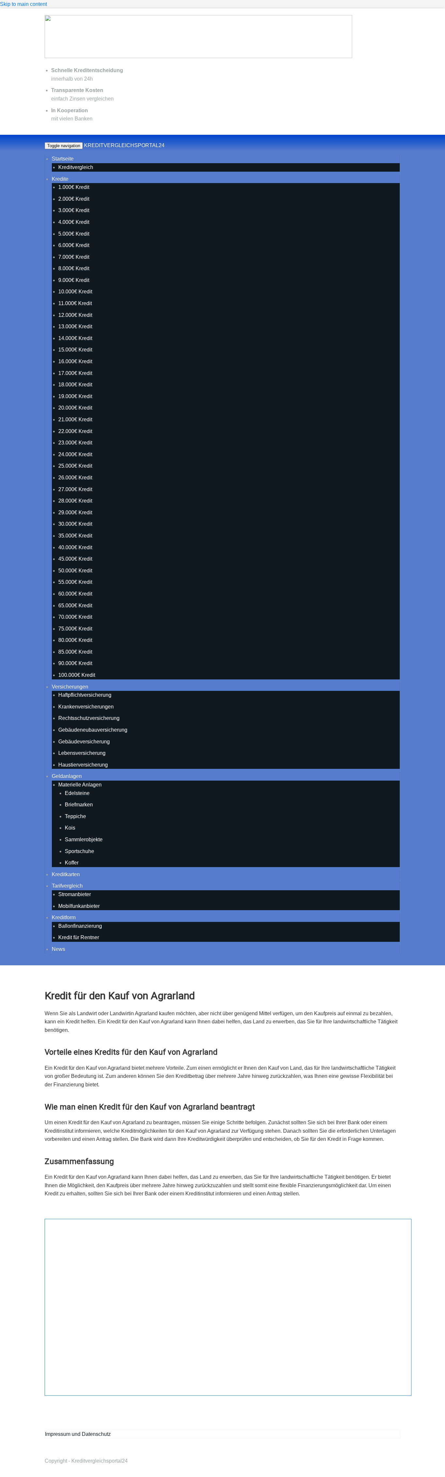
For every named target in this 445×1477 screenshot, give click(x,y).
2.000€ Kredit (73, 199)
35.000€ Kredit (75, 535)
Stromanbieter (74, 894)
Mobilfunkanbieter (79, 906)
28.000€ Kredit (75, 501)
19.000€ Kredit (75, 396)
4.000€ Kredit (73, 222)
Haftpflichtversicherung (84, 695)
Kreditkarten (66, 874)
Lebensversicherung (82, 753)
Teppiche (75, 816)
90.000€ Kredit (75, 663)
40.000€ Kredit (75, 547)
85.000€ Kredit (75, 652)
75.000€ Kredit (75, 628)
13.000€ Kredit (75, 326)
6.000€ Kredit (73, 245)
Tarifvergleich (67, 886)
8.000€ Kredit (73, 268)
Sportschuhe (79, 851)
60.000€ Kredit (75, 594)
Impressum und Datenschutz (78, 1434)
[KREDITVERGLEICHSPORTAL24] (198, 57)
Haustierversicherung (83, 765)
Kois (70, 828)
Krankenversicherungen (86, 706)
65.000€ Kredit (75, 605)
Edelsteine (77, 793)
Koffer (72, 862)
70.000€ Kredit (75, 617)
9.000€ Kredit (73, 280)
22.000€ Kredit (75, 431)
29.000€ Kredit (75, 512)
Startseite (63, 159)
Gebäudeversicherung (84, 741)
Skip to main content (23, 4)
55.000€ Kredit (75, 582)
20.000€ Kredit (75, 408)
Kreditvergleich (75, 167)
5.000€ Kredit (73, 234)
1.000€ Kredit (73, 187)
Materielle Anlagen (80, 784)
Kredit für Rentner (78, 937)
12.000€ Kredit (75, 315)
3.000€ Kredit (73, 210)
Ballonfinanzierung (80, 926)
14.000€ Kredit (75, 338)
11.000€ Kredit (75, 303)
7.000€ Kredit (73, 257)
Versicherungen (70, 687)
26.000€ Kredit (75, 477)
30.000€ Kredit (75, 524)
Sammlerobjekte (84, 839)
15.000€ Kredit (75, 349)
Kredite (60, 179)
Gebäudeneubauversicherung (92, 730)
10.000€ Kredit (75, 291)
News (58, 949)
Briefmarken (79, 804)
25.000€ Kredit (75, 466)
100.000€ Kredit (76, 675)
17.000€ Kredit (75, 373)
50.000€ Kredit (75, 570)
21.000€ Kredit (75, 419)
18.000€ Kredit (75, 384)
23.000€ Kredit (75, 442)
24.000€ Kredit (75, 454)
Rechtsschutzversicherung (89, 718)
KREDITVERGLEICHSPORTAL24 (124, 145)
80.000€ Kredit (75, 640)
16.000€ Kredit (75, 361)
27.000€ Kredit (75, 489)
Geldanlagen (67, 776)
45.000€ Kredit (75, 559)
